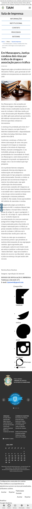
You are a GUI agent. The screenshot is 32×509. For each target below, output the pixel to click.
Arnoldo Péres (7, 417)
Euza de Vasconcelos (8, 424)
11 (12, 456)
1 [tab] (16, 102)
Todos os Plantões (20, 426)
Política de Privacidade (21, 431)
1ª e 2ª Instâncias (19, 424)
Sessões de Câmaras (20, 428)
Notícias (9, 507)
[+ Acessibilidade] (1, 210)
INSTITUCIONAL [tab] (16, 23)
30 (6, 462)
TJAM (10, 7)
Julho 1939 (9, 444)
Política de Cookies (20, 435)
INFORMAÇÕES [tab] (16, 19)
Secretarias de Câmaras (21, 417)
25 (12, 460)
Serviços (15, 507)
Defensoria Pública (20, 421)
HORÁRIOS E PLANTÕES (22, 416)
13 (18, 456)
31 (9, 462)
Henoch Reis (6, 419)
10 (9, 456)
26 (15, 460)
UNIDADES (6, 416)
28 (21, 460)
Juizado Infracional (8, 428)
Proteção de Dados (20, 433)
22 (24, 458)
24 (9, 460)
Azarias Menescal (7, 423)
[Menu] (30, 8)
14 (21, 456)
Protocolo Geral (19, 419)
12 (15, 456)
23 (6, 460)
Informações (21, 507)
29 (24, 460)
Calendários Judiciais (20, 423)
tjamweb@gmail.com (15, 282)
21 (21, 458)
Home (3, 507)
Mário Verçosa (7, 421)
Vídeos (28, 507)
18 (12, 458)
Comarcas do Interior (8, 431)
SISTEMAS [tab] (16, 37)
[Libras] (1, 205)
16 (6, 458)
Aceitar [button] (3, 492)
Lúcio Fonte (6, 426)
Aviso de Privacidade (20, 437)
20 (18, 458)
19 (15, 458)
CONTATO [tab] (16, 28)
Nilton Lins (6, 430)
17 (9, 458)
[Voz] (1, 207)
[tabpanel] (16, 91)
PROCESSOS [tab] (16, 32)
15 (24, 456)
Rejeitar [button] (12, 492)
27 (18, 460)
